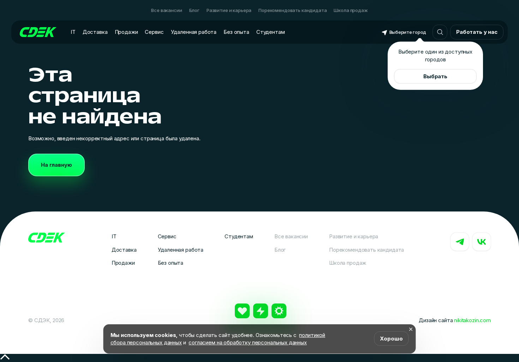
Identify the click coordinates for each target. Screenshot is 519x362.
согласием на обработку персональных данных (248, 342)
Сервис (154, 32)
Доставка (95, 32)
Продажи (126, 32)
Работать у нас (476, 32)
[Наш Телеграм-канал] (460, 242)
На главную (56, 164)
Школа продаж (351, 10)
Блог (194, 10)
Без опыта (236, 32)
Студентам (270, 32)
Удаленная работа (194, 32)
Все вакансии (166, 10)
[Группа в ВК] (481, 242)
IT (73, 32)
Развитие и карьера (229, 10)
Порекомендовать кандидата (292, 10)
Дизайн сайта (455, 320)
